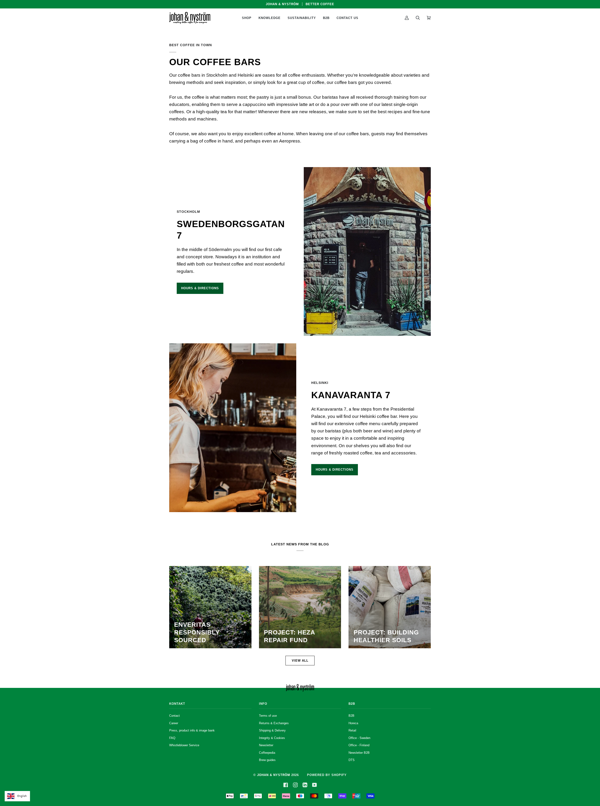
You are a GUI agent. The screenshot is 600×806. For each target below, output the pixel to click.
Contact (174, 715)
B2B (351, 715)
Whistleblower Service (184, 745)
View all (300, 660)
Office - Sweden (359, 738)
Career (173, 723)
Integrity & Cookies (272, 738)
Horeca (353, 723)
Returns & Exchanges (274, 723)
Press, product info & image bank (192, 730)
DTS (352, 760)
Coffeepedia (267, 752)
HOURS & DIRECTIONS (200, 288)
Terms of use (268, 715)
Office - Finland (359, 745)
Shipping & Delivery (272, 730)
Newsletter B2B (359, 752)
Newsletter (266, 745)
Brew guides (267, 760)
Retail (352, 730)
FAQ (172, 738)
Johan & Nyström (273, 775)
